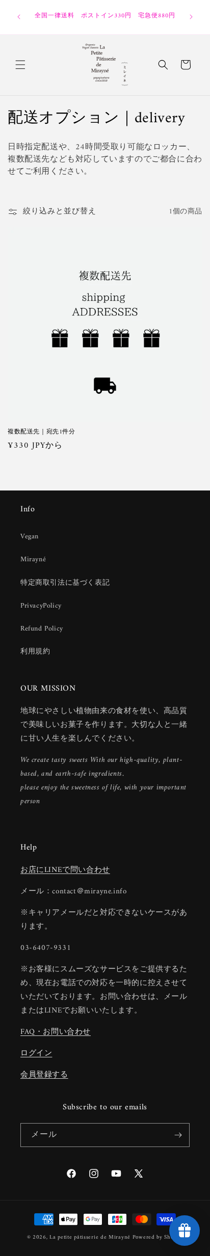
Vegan (29, 536)
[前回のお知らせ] (19, 17)
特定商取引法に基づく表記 (65, 583)
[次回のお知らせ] (191, 17)
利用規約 (35, 651)
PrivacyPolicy (41, 605)
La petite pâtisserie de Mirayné (89, 1237)
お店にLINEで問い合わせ (65, 870)
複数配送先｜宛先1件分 (45, 432)
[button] (20, 64)
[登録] (178, 1135)
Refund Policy (41, 628)
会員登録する (44, 1075)
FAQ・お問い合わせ (55, 1032)
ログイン (36, 1053)
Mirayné (33, 559)
